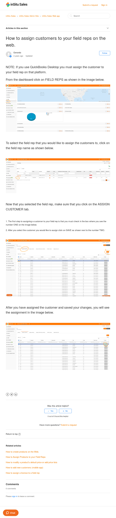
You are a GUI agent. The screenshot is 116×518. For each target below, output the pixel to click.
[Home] (17, 6)
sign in (14, 496)
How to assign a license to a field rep (23, 472)
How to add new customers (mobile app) (24, 467)
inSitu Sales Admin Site (29, 16)
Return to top (12, 433)
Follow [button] (104, 53)
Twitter (11, 394)
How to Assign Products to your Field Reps (26, 456)
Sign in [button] (104, 5)
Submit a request (90, 5)
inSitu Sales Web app (51, 16)
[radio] (50, 411)
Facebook (7, 394)
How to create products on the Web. (22, 451)
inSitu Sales (11, 16)
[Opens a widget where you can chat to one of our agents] (11, 513)
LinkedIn (16, 394)
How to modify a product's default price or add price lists (31, 462)
